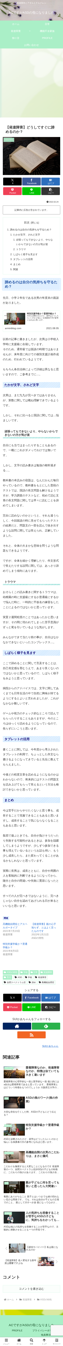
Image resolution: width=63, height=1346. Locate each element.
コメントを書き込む (31, 1288)
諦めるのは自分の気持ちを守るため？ (31, 229)
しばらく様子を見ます (25, 254)
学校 (25, 972)
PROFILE (17, 1330)
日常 (35, 972)
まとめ (16, 264)
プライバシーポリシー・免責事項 (45, 1332)
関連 (15, 269)
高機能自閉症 (48, 982)
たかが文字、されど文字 (26, 234)
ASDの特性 (12, 972)
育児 (9, 977)
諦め (34, 982)
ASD (20, 977)
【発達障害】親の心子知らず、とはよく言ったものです (43, 927)
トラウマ (21, 249)
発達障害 (48, 972)
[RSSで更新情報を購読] (31, 1034)
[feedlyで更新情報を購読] (46, 1026)
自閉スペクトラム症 (16, 982)
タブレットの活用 (23, 259)
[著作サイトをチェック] (17, 1026)
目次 (27, 222)
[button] (50, 191)
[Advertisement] (31, 84)
